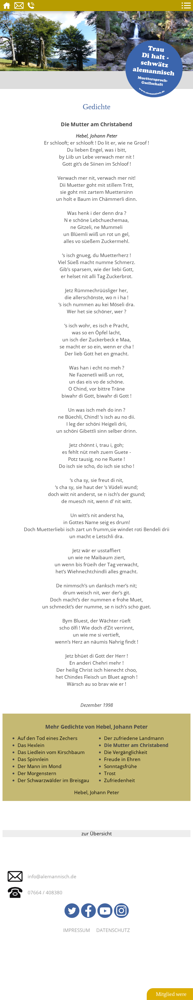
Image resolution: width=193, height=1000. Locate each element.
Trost (110, 773)
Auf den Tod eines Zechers (47, 738)
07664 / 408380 (45, 892)
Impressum (76, 930)
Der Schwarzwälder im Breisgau (53, 780)
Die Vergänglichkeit (125, 752)
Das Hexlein (31, 745)
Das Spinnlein (33, 759)
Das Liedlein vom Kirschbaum (51, 752)
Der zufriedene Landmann (134, 738)
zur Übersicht (96, 833)
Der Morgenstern (37, 773)
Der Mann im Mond (40, 766)
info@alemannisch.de (52, 876)
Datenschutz (113, 930)
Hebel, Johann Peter (96, 136)
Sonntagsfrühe (120, 766)
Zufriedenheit (119, 780)
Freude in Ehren (122, 759)
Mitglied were (171, 994)
